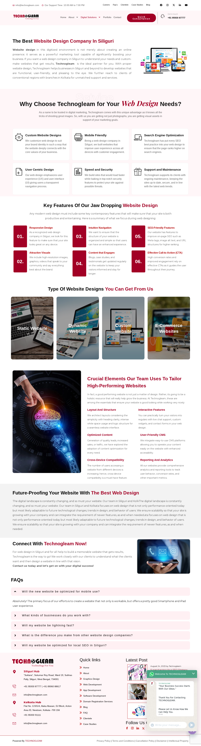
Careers (106, 5)
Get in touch (173, 14)
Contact (117, 17)
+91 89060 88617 (52, 686)
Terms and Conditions (123, 741)
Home (63, 17)
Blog (148, 5)
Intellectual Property (178, 741)
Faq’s (115, 5)
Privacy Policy (103, 741)
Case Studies (137, 5)
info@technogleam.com (35, 694)
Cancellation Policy (145, 741)
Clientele (124, 5)
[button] (73, 17)
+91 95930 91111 (32, 715)
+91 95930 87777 (176, 17)
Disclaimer (161, 741)
